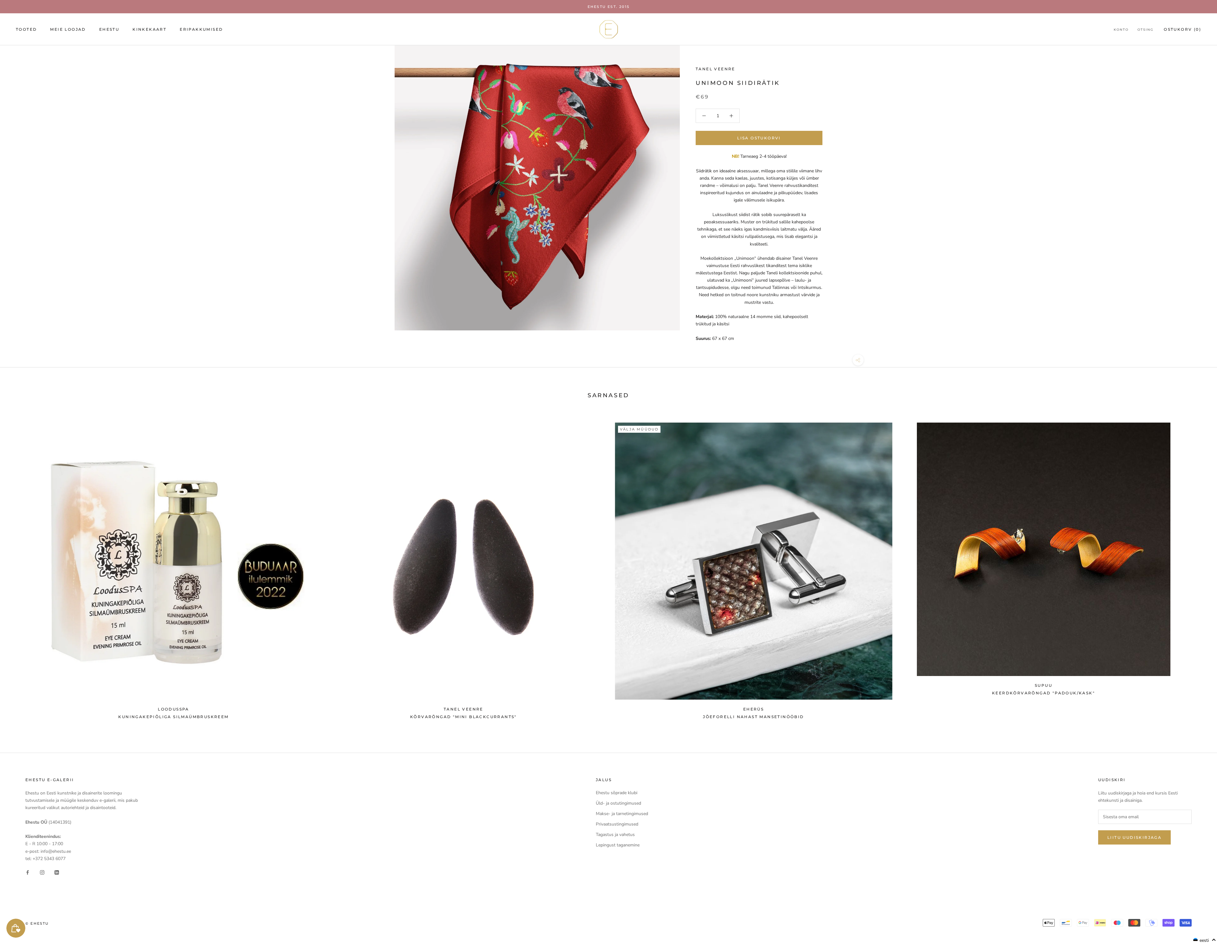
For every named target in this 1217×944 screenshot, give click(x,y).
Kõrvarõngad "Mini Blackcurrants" (463, 716)
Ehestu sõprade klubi (616, 793)
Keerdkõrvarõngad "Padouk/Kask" (1043, 693)
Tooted (26, 29)
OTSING (1145, 30)
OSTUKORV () (1182, 29)
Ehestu (109, 29)
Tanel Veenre (715, 69)
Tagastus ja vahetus (615, 835)
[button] (1204, 940)
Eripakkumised (201, 29)
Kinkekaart (149, 29)
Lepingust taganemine (618, 845)
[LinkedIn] (57, 872)
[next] (1197, 568)
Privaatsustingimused (617, 824)
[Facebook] (27, 872)
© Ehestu (37, 923)
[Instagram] (42, 872)
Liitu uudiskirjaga (1134, 837)
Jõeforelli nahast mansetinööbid (753, 716)
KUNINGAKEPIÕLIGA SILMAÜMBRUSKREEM (173, 716)
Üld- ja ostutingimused (618, 803)
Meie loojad (68, 29)
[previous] (20, 568)
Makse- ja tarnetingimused (622, 814)
